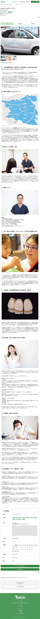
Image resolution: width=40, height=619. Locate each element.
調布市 (11, 4)
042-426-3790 (14, 554)
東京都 (6, 4)
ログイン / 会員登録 (35, 1)
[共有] (37, 17)
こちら (17, 577)
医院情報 (33, 23)
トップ (7, 23)
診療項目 (20, 23)
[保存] (39, 17)
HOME (2, 4)
